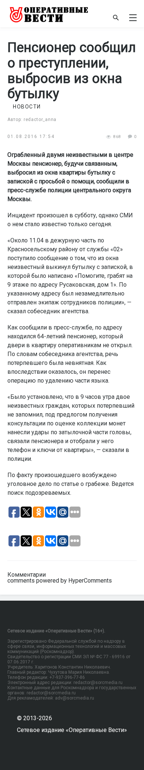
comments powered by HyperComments (59, 580)
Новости (27, 107)
